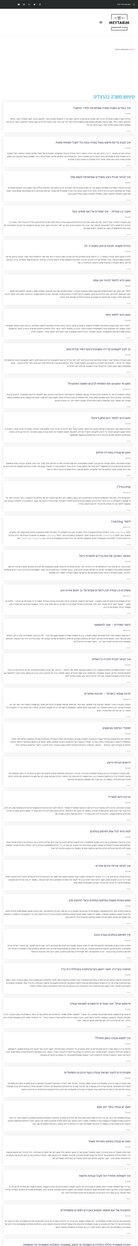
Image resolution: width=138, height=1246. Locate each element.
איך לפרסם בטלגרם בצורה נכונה (112, 934)
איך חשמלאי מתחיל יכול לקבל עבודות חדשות (105, 1175)
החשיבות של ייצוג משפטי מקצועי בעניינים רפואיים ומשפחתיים (96, 1210)
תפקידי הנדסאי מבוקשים (117, 728)
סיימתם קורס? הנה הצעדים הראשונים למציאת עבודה (100, 1003)
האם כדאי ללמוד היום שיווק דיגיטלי (111, 418)
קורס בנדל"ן (124, 487)
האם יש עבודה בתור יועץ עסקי (113, 1107)
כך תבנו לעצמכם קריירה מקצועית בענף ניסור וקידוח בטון (99, 349)
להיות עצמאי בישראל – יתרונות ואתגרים (107, 693)
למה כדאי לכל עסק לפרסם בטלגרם (110, 831)
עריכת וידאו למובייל (119, 797)
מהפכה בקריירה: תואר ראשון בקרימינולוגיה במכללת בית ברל (96, 969)
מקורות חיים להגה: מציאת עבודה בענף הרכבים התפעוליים (97, 1072)
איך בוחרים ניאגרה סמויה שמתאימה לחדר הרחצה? (102, 108)
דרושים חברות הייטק (119, 762)
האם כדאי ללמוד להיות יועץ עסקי (112, 280)
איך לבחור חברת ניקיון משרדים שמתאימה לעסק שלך (100, 177)
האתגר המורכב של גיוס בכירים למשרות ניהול (105, 556)
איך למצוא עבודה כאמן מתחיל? (113, 1038)
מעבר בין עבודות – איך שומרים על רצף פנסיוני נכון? (101, 211)
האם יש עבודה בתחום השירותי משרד (109, 1141)
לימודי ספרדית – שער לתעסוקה (112, 624)
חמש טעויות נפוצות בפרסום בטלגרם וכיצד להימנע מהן (100, 900)
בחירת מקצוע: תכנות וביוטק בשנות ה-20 (107, 245)
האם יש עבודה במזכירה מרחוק (113, 452)
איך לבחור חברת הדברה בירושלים (111, 659)
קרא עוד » (128, 131)
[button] (101, 22)
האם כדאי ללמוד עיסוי (118, 314)
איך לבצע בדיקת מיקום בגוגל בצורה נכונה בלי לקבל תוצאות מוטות (93, 142)
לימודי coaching (121, 521)
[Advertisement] (69, 72)
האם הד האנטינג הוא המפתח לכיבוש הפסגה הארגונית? (99, 383)
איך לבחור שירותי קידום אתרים (113, 865)
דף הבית (132, 49)
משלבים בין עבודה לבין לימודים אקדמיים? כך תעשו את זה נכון (96, 590)
